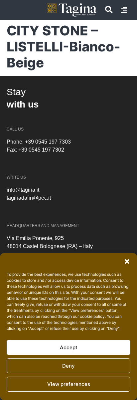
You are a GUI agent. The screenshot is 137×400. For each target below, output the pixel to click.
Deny (68, 366)
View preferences (68, 384)
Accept (68, 347)
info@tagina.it (23, 190)
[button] (127, 261)
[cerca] (108, 9)
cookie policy (92, 316)
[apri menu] (124, 10)
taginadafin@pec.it (29, 198)
